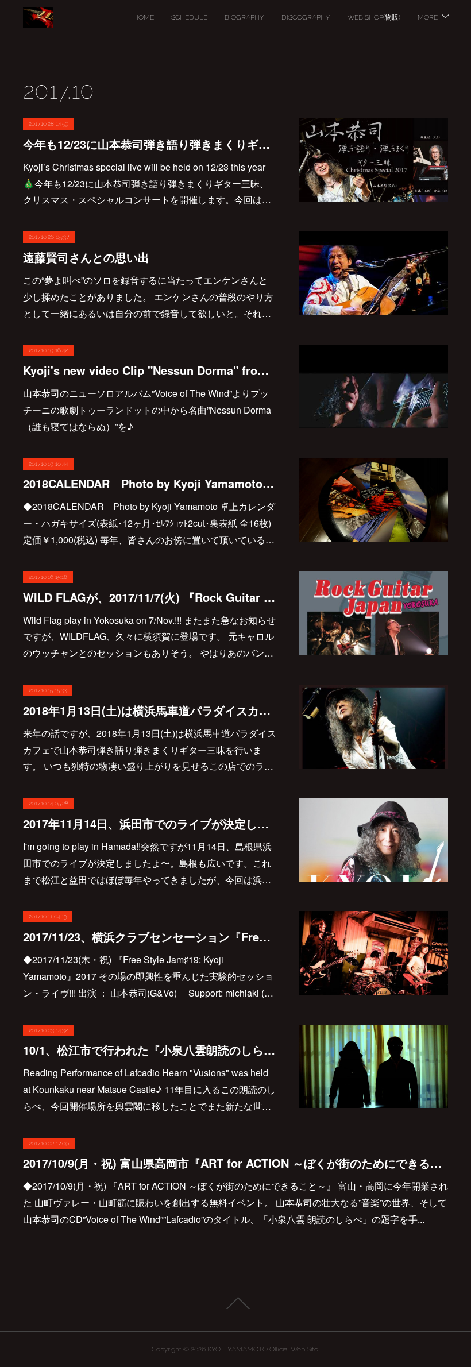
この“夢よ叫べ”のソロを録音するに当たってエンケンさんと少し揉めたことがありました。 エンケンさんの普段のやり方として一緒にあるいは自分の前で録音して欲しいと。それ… (148, 296)
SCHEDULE (189, 17)
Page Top (235, 1303)
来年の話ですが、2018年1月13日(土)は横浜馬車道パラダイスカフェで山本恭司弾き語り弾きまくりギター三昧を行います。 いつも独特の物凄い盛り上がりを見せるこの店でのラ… (149, 750)
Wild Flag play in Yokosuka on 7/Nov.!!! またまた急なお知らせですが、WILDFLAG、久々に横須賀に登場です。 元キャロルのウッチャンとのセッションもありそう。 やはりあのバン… (149, 636)
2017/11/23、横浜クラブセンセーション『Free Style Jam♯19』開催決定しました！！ (149, 936)
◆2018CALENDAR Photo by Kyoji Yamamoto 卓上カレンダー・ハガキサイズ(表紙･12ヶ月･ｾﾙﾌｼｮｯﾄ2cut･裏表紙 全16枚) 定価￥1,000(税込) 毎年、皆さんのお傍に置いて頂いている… (149, 523)
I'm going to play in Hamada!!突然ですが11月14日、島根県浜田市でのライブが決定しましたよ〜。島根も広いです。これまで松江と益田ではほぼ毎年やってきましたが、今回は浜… (147, 863)
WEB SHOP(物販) (374, 17)
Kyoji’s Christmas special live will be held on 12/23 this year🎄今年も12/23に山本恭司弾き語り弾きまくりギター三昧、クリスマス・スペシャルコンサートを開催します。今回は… (147, 183)
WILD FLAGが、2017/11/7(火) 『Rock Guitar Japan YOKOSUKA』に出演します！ (149, 597)
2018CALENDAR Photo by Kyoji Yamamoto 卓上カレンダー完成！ (149, 483)
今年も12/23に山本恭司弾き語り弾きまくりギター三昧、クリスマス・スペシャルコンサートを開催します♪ (149, 144)
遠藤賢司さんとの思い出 (86, 257)
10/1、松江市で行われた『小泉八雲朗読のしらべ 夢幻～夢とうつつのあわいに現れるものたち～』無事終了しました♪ (149, 1049)
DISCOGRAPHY (305, 17)
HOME (143, 17)
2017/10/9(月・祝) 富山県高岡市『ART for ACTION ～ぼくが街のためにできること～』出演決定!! (235, 1162)
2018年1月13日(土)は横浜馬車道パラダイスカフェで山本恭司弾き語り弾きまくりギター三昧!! (149, 710)
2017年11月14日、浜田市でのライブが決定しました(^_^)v (149, 823)
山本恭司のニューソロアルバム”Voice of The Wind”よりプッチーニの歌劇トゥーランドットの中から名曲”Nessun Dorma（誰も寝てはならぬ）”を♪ (147, 410)
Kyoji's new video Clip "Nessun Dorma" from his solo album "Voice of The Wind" (149, 370)
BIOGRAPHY (244, 17)
